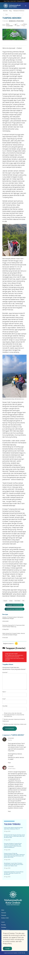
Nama (4, 691)
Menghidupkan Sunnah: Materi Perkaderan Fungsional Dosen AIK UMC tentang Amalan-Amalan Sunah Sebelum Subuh (13, 864)
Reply (9, 762)
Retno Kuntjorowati (9, 24)
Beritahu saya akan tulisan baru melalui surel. (15, 724)
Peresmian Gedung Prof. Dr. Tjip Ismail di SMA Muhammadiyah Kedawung (13, 626)
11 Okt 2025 (11, 766)
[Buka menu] (26, 6)
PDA (23, 600)
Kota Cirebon (17, 600)
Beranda (5, 10)
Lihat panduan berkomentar (14, 609)
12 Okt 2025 (11, 738)
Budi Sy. (10, 740)
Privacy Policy (7, 943)
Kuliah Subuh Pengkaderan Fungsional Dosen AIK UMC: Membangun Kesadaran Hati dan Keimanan (13, 873)
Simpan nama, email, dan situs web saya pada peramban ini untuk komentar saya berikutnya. (14, 714)
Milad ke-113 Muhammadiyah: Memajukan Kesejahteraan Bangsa (12, 618)
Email (4, 699)
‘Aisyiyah (5, 600)
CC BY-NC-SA (21, 953)
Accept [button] (7, 948)
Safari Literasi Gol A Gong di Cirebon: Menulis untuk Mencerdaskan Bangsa (13, 634)
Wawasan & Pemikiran (18, 10)
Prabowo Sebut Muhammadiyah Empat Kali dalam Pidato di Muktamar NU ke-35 (13, 828)
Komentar (5, 672)
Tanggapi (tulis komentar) (14, 605)
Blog (10, 10)
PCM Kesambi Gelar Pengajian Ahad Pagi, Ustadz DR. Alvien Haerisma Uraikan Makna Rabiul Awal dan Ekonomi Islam (14, 836)
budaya (10, 600)
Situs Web (4, 706)
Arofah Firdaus (11, 768)
